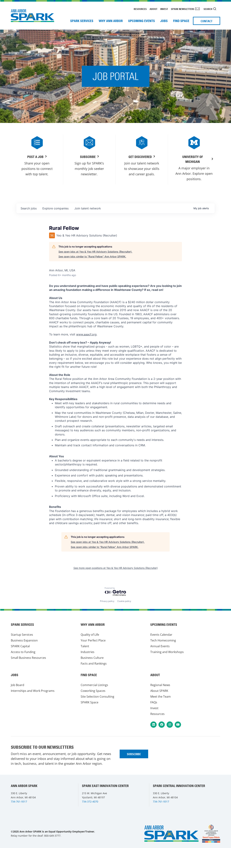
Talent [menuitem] (85, 646)
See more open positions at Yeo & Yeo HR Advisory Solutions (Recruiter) (115, 567)
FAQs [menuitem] (153, 702)
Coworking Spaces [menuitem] (93, 691)
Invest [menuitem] (164, 9)
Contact (206, 21)
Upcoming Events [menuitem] (141, 21)
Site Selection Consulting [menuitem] (97, 697)
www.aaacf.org (86, 334)
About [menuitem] (153, 9)
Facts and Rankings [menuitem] (94, 663)
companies (55, 208)
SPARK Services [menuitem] (81, 21)
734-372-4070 (90, 801)
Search (208, 9)
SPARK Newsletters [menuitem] (182, 9)
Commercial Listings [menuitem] (94, 685)
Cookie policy (124, 601)
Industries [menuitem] (87, 652)
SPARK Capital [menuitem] (20, 646)
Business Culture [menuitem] (92, 658)
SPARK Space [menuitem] (89, 702)
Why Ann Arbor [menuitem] (111, 21)
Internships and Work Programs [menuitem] (33, 691)
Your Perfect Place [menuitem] (93, 640)
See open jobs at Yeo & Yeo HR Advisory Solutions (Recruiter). (95, 251)
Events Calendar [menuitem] (161, 635)
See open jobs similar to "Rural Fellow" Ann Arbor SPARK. (92, 256)
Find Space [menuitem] (181, 21)
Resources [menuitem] (140, 9)
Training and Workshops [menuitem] (167, 652)
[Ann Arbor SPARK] (211, 834)
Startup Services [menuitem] (22, 635)
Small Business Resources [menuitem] (28, 658)
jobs (29, 208)
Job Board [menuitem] (17, 685)
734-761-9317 (19, 801)
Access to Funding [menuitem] (23, 652)
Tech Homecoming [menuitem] (163, 640)
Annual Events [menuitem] (160, 646)
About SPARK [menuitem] (159, 691)
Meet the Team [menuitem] (160, 697)
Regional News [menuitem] (160, 685)
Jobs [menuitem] (164, 21)
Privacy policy (107, 601)
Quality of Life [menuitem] (90, 635)
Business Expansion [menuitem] (24, 640)
